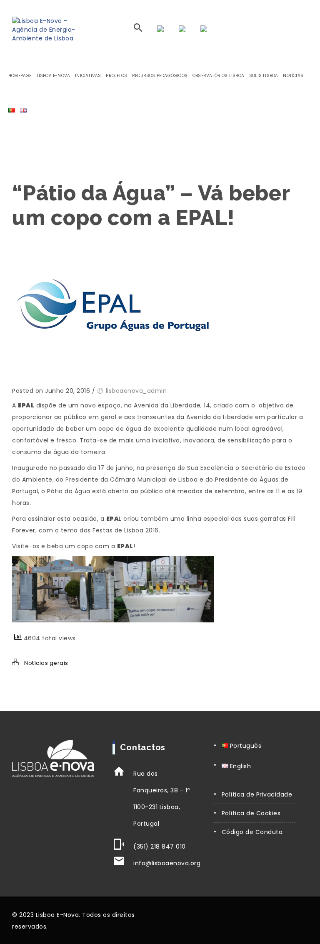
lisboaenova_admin (136, 391)
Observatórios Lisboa (218, 75)
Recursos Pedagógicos (160, 75)
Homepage (20, 75)
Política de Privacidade (257, 794)
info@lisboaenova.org (166, 863)
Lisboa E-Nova (53, 75)
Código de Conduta (252, 832)
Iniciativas (88, 75)
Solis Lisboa (263, 75)
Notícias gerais (46, 663)
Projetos (116, 75)
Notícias (293, 75)
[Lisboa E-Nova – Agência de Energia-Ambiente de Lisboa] (48, 30)
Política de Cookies (251, 813)
